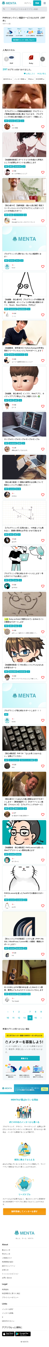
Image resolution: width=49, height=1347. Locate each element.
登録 (37, 3)
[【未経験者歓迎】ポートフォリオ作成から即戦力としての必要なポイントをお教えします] (24, 154)
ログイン (28, 3)
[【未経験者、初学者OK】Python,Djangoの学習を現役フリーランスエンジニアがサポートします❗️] (24, 343)
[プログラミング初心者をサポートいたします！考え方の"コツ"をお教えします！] (24, 568)
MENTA (26, 1342)
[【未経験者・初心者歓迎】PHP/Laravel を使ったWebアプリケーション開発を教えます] (24, 842)
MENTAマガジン (8, 1321)
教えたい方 (6, 1250)
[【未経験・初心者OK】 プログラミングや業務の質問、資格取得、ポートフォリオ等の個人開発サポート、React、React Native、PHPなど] (24, 295)
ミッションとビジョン (10, 1274)
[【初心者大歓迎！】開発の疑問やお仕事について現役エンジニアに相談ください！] (24, 477)
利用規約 (5, 1289)
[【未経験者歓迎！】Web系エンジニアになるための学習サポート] (24, 660)
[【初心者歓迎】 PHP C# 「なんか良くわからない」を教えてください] (24, 748)
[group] (11, 59)
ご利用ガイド (7, 1258)
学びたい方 (6, 1254)
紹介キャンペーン (8, 1266)
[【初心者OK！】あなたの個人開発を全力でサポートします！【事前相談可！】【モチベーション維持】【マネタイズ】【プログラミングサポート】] (24, 795)
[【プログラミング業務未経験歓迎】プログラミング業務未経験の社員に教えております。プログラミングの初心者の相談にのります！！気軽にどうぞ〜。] (24, 107)
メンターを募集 (8, 1313)
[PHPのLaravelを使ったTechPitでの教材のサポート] (24, 888)
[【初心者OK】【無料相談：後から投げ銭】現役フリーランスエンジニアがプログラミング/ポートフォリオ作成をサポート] (24, 201)
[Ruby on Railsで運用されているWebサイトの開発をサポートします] (24, 614)
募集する (24, 1058)
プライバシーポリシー (10, 1297)
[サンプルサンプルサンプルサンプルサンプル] (24, 432)
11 (13, 1017)
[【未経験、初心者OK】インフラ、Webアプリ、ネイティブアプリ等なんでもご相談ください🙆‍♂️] (24, 388)
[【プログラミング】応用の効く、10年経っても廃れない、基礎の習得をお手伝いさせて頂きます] (24, 522)
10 (8, 1017)
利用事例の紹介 (8, 1262)
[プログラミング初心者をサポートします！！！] (24, 704)
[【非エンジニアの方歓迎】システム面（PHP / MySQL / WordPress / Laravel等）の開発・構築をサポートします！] (24, 934)
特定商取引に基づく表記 (11, 1293)
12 (19, 1017)
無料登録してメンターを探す (24, 1211)
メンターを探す (8, 1309)
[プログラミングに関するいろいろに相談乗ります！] (24, 248)
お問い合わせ (7, 1278)
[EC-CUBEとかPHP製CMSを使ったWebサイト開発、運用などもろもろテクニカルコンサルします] (24, 982)
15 (35, 1017)
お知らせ (5, 1270)
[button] (42, 59)
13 (24, 1017)
